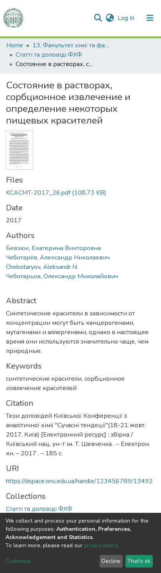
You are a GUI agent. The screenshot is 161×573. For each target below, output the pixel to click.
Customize (18, 561)
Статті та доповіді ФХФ (49, 54)
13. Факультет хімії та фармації (71, 45)
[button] (109, 18)
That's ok (138, 561)
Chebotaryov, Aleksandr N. (42, 267)
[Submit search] (98, 18)
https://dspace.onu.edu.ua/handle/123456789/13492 (79, 481)
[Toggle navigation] (150, 18)
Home (14, 45)
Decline (111, 561)
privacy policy (100, 545)
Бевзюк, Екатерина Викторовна (53, 248)
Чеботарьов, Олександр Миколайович (62, 276)
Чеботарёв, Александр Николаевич (58, 257)
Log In (127, 18)
